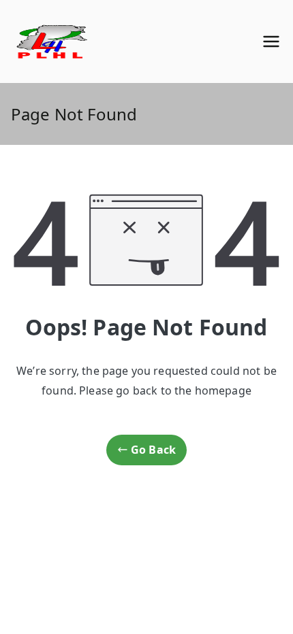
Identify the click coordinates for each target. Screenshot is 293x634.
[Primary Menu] (271, 41)
